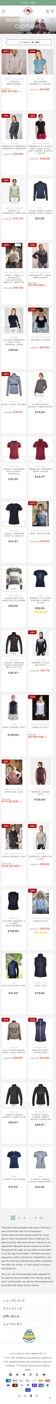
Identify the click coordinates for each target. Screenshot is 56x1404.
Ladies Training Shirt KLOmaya (14, 534)
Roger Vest (40, 921)
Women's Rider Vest (40, 793)
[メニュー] (3, 11)
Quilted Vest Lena (14, 985)
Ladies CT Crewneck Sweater (14, 212)
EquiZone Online (23, 1353)
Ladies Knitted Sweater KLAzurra (14, 599)
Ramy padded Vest (14, 727)
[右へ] (51, 2)
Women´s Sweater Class (40, 857)
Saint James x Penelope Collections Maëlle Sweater (14, 278)
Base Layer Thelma (14, 404)
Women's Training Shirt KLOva (40, 470)
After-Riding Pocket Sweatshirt (40, 405)
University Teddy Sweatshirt (40, 276)
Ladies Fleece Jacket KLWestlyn (14, 1116)
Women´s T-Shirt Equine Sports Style (40, 600)
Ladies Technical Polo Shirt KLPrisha (14, 471)
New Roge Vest (14, 792)
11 (36, 1218)
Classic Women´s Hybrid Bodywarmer (14, 923)
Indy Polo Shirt (40, 533)
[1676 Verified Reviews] (28, 1340)
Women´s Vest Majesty (41, 664)
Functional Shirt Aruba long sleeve (40, 212)
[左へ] (5, 2)
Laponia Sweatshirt (14, 83)
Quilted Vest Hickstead (40, 1051)
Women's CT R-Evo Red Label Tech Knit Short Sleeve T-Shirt (40, 149)
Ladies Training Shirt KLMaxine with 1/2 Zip (14, 665)
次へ (41, 1218)
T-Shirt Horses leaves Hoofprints (40, 1180)
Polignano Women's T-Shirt (40, 83)
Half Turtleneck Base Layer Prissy (14, 1051)
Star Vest (40, 985)
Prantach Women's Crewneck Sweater (14, 147)
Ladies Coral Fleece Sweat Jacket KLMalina (40, 1117)
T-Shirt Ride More (14, 1179)
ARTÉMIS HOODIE (41, 340)
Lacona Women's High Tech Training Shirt (14, 342)
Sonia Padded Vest (14, 856)
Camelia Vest (40, 727)
